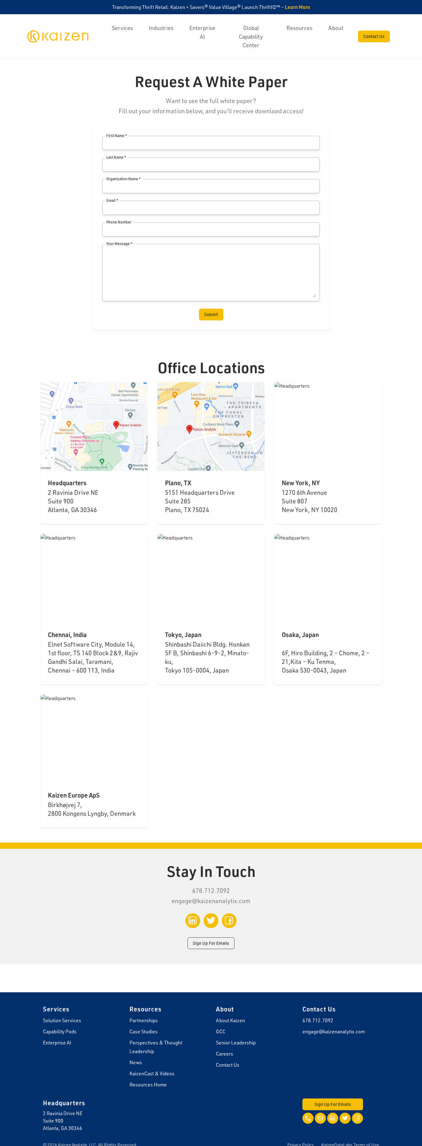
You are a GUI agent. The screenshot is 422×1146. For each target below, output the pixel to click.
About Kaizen (230, 1020)
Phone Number (119, 222)
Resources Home (148, 1084)
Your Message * (119, 243)
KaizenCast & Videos (152, 1073)
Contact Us (374, 36)
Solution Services (62, 1020)
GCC (221, 1031)
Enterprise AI (57, 1043)
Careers (224, 1054)
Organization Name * (123, 179)
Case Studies (143, 1031)
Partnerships (143, 1020)
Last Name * (116, 157)
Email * (112, 200)
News (135, 1062)
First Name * (116, 135)
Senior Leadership (236, 1043)
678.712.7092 (317, 1020)
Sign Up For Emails (211, 943)
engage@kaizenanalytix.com (211, 901)
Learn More (297, 7)
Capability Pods (60, 1031)
